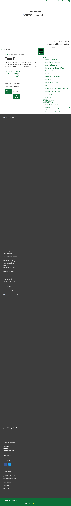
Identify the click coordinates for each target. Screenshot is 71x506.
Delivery (5, 448)
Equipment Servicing (48, 100)
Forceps (48, 79)
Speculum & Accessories (53, 62)
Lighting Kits (49, 85)
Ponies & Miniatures (51, 82)
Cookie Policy (7, 455)
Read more (16, 96)
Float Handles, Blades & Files (54, 68)
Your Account (51, 1)
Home (44, 56)
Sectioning (48, 94)
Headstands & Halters (52, 74)
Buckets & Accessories (52, 76)
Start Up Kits (49, 71)
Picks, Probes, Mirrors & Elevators (56, 88)
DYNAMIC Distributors (49, 102)
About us (45, 99)
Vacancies (6, 446)
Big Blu (32, 503)
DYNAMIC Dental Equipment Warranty (58, 108)
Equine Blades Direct (13, 5)
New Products (50, 97)
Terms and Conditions (9, 450)
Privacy (5, 453)
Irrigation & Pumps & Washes (54, 91)
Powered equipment (52, 59)
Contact (45, 109)
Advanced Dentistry (51, 65)
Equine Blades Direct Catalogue (55, 112)
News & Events (47, 101)
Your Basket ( (64, 1)
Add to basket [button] (8, 91)
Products (45, 57)
